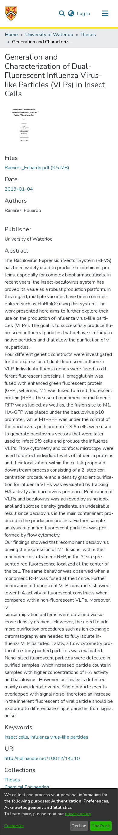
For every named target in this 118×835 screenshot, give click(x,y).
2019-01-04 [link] (19, 189)
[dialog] (59, 812)
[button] (11, 13)
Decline (79, 826)
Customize (14, 826)
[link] (37, 167)
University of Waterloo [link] (49, 34)
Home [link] (11, 34)
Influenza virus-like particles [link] (59, 737)
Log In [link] (83, 13)
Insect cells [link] (16, 737)
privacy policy (78, 814)
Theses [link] (88, 34)
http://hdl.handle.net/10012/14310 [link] (42, 758)
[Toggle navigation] (105, 13)
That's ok (101, 826)
